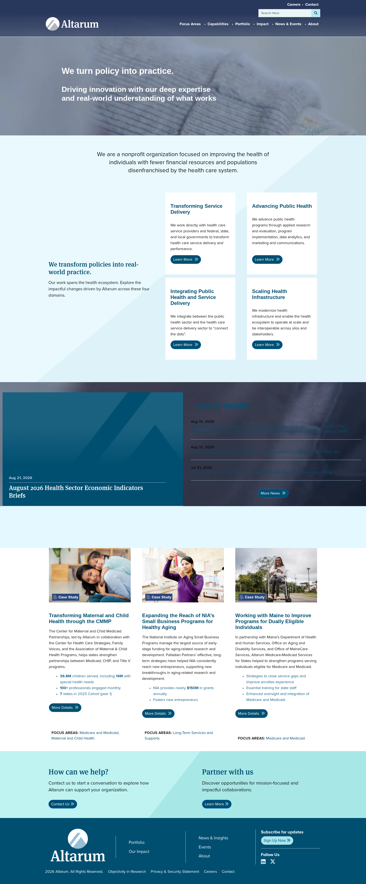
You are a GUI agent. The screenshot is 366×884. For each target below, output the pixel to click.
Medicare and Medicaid (99, 732)
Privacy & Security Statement (175, 871)
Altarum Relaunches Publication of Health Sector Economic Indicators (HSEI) (261, 472)
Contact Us (60, 804)
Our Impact (139, 851)
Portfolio (136, 842)
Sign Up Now (275, 840)
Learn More (183, 259)
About (204, 856)
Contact (312, 4)
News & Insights (213, 838)
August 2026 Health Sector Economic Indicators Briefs (76, 491)
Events (205, 847)
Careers (294, 4)
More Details (63, 707)
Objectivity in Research (127, 871)
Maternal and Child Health (72, 738)
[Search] (315, 13)
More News (271, 493)
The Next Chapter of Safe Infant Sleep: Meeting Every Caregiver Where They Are (265, 452)
